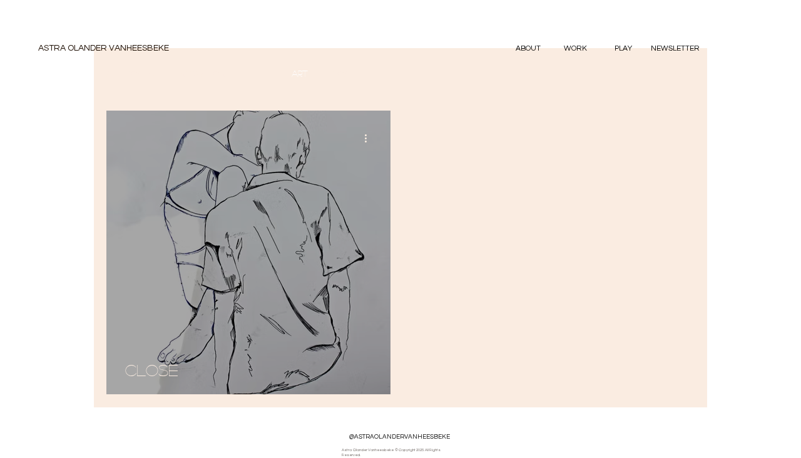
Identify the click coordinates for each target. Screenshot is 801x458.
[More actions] (369, 138)
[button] (575, 48)
